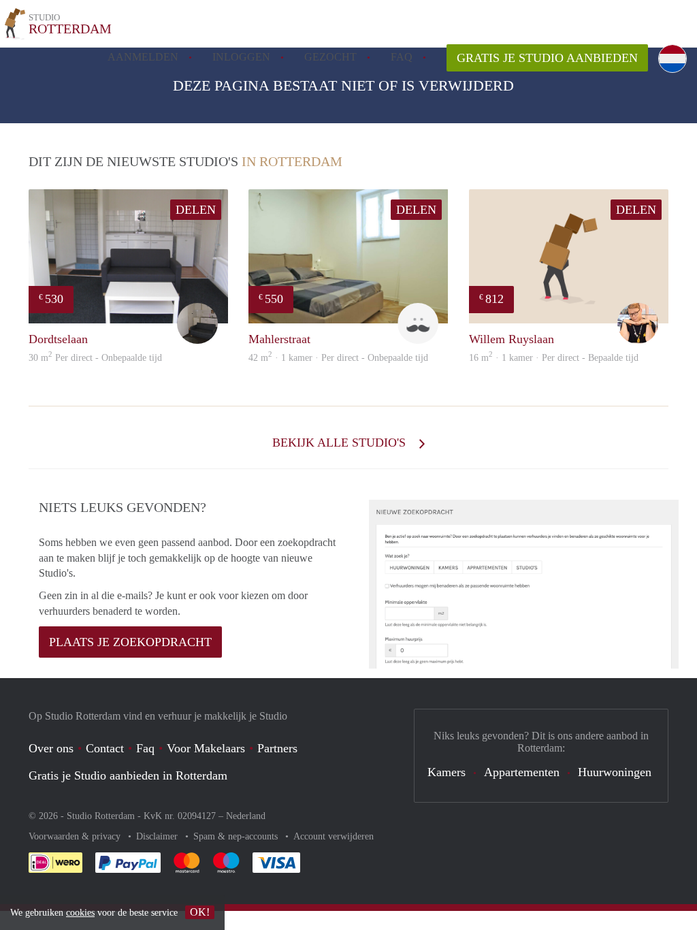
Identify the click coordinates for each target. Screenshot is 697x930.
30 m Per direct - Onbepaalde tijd (95, 358)
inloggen (241, 57)
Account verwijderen (333, 836)
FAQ (401, 57)
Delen (196, 210)
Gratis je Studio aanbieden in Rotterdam (128, 775)
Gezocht (330, 57)
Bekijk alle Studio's (340, 442)
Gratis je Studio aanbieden (547, 58)
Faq (145, 748)
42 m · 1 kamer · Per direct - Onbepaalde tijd (338, 358)
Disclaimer (158, 836)
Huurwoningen (614, 772)
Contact (105, 748)
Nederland (245, 816)
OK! (200, 912)
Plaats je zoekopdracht (130, 642)
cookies (80, 913)
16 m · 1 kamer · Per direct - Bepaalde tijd (553, 358)
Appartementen (522, 772)
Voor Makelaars (206, 748)
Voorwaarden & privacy (76, 836)
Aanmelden (143, 57)
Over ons (51, 748)
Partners (277, 748)
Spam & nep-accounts (236, 836)
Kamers (446, 772)
